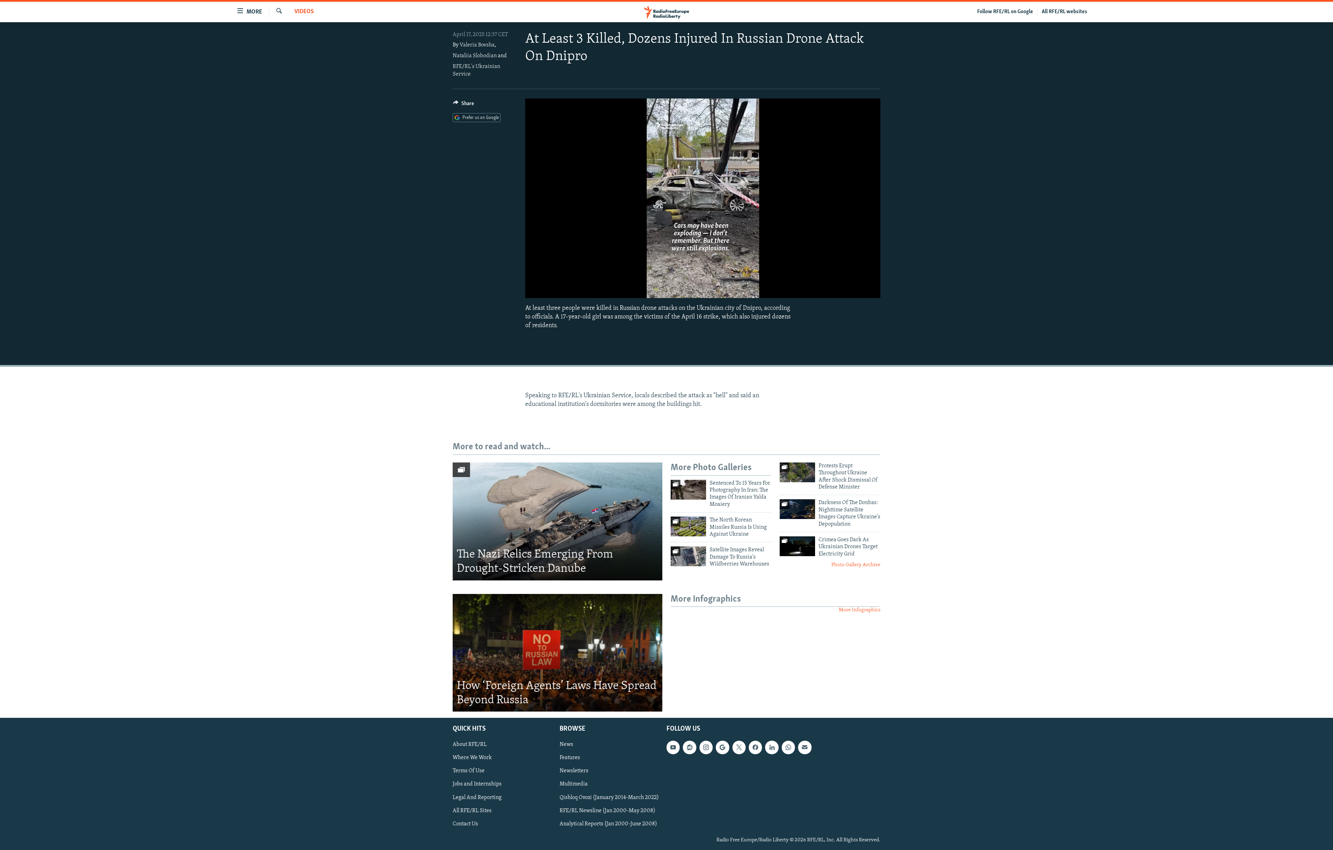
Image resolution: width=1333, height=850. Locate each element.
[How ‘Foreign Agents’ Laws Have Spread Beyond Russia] (557, 653)
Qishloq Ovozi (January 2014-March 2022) (609, 797)
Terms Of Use (469, 771)
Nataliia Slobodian (475, 56)
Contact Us (465, 824)
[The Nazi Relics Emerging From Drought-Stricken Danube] (557, 521)
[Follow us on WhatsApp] (788, 747)
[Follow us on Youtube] (673, 747)
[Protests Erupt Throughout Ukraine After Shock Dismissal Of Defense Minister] (797, 472)
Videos (304, 12)
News (566, 745)
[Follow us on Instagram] (706, 747)
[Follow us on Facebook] (755, 747)
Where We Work (472, 758)
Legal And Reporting (477, 797)
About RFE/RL (470, 745)
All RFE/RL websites (1064, 12)
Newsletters (574, 771)
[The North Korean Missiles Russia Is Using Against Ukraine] (688, 526)
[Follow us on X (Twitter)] (739, 747)
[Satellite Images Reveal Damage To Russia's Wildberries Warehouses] (688, 556)
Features (570, 758)
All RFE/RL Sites (472, 811)
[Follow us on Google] (722, 747)
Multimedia (574, 784)
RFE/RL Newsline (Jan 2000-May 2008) (607, 811)
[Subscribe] (804, 747)
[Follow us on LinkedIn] (771, 747)
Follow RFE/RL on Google (1005, 12)
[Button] (463, 105)
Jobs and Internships (477, 784)
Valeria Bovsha (477, 45)
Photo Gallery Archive (855, 565)
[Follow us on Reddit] (689, 747)
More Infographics (859, 610)
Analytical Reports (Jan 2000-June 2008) (608, 824)
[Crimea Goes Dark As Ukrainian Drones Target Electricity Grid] (797, 546)
